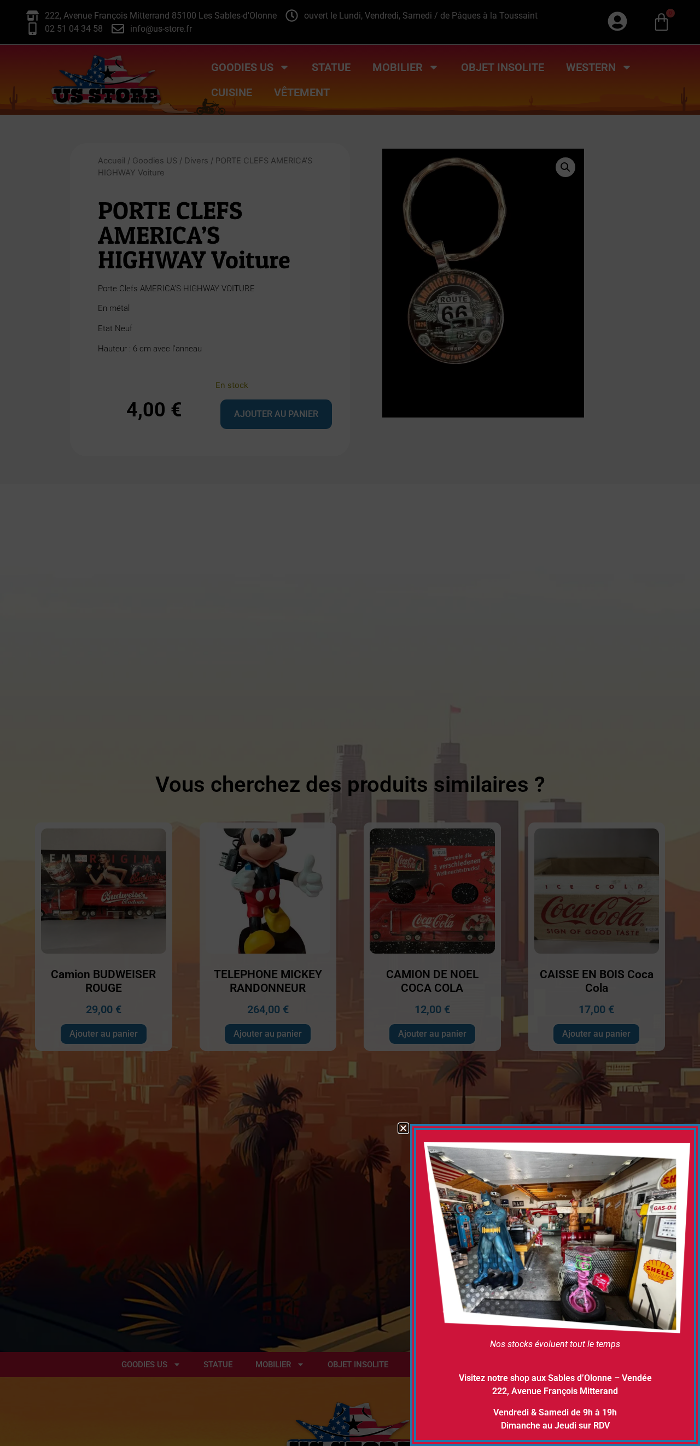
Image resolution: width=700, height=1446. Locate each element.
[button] (403, 1128)
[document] (350, 723)
